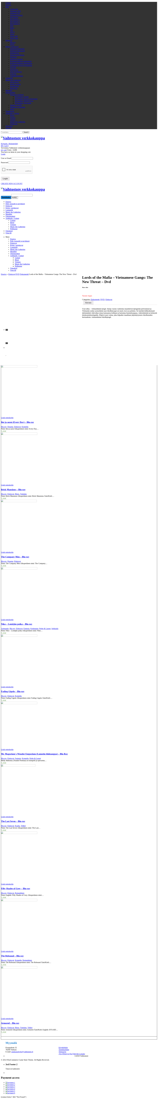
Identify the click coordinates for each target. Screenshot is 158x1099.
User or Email (6, 158)
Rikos (17, 494)
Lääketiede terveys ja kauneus (21, 65)
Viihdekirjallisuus (16, 76)
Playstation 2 (15, 20)
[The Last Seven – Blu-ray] (40, 790)
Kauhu (17, 826)
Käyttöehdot (63, 1048)
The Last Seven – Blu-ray (13, 821)
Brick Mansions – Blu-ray (13, 489)
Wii (11, 30)
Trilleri (23, 826)
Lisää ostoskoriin (7, 418)
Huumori (13, 57)
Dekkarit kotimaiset (17, 49)
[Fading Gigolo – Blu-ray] (40, 660)
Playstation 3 (15, 22)
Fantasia (26, 629)
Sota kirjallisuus (16, 72)
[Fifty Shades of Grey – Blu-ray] (40, 857)
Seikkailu (54, 629)
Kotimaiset (34, 629)
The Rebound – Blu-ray (12, 956)
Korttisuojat (14, 86)
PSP (11, 26)
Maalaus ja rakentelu (17, 107)
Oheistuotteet (10, 93)
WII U (12, 32)
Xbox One (14, 38)
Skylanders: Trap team (23, 103)
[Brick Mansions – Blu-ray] (40, 458)
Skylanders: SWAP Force (24, 101)
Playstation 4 (15, 24)
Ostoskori (9, 126)
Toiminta (23, 494)
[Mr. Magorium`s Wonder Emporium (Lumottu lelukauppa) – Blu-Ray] (40, 725)
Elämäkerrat (14, 53)
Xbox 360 (14, 36)
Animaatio (5, 629)
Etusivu (8, 5)
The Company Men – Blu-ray (15, 557)
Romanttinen (19, 893)
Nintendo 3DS (15, 11)
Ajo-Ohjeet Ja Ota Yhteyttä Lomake (72, 1054)
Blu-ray (13, 42)
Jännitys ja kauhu (16, 59)
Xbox (12, 34)
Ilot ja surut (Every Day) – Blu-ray (17, 422)
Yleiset (12, 120)
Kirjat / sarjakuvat (12, 47)
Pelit (7, 7)
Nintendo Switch (16, 15)
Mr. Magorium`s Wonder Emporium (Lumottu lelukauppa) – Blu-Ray (34, 754)
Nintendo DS (15, 13)
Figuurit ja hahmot (17, 95)
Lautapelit (9, 78)
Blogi (12, 116)
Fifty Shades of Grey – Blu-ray (15, 888)
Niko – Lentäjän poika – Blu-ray (16, 624)
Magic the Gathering (13, 80)
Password (4, 162)
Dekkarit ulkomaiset (17, 51)
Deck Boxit (14, 82)
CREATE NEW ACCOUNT (11, 184)
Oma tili (8, 128)
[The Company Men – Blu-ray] (40, 525)
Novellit (13, 68)
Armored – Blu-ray (10, 1023)
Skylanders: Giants (22, 97)
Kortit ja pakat (15, 84)
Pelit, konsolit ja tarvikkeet (19, 241)
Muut (12, 109)
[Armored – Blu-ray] (40, 992)
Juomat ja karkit (16, 105)
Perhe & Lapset (45, 629)
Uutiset (8, 3)
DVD (12, 45)
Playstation (14, 17)
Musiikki (9, 90)
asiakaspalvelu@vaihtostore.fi (22, 1052)
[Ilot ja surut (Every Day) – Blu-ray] (40, 391)
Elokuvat (9, 40)
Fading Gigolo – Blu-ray (12, 691)
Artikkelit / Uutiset (12, 113)
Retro (12, 28)
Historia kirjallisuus (17, 55)
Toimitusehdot (64, 1050)
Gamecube (14, 9)
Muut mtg (13, 88)
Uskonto (13, 74)
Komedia (25, 427)
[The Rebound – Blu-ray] (40, 924)
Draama (10, 427)
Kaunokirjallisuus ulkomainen (21, 63)
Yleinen (18, 262)
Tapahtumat (10, 111)
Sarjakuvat (14, 70)
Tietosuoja (62, 1052)
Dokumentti (24, 274)
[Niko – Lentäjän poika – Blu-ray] (40, 593)
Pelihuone (13, 124)
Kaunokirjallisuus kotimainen (21, 61)
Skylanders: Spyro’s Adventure (26, 99)
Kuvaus (88, 303)
